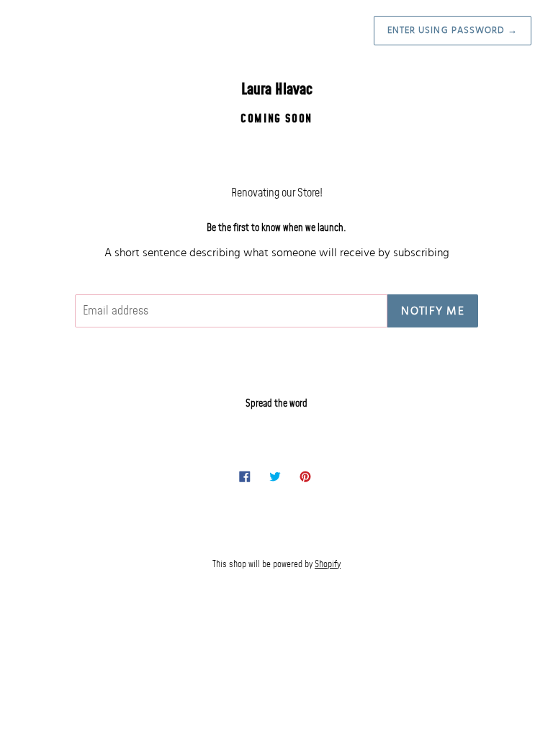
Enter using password (452, 30)
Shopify (328, 564)
